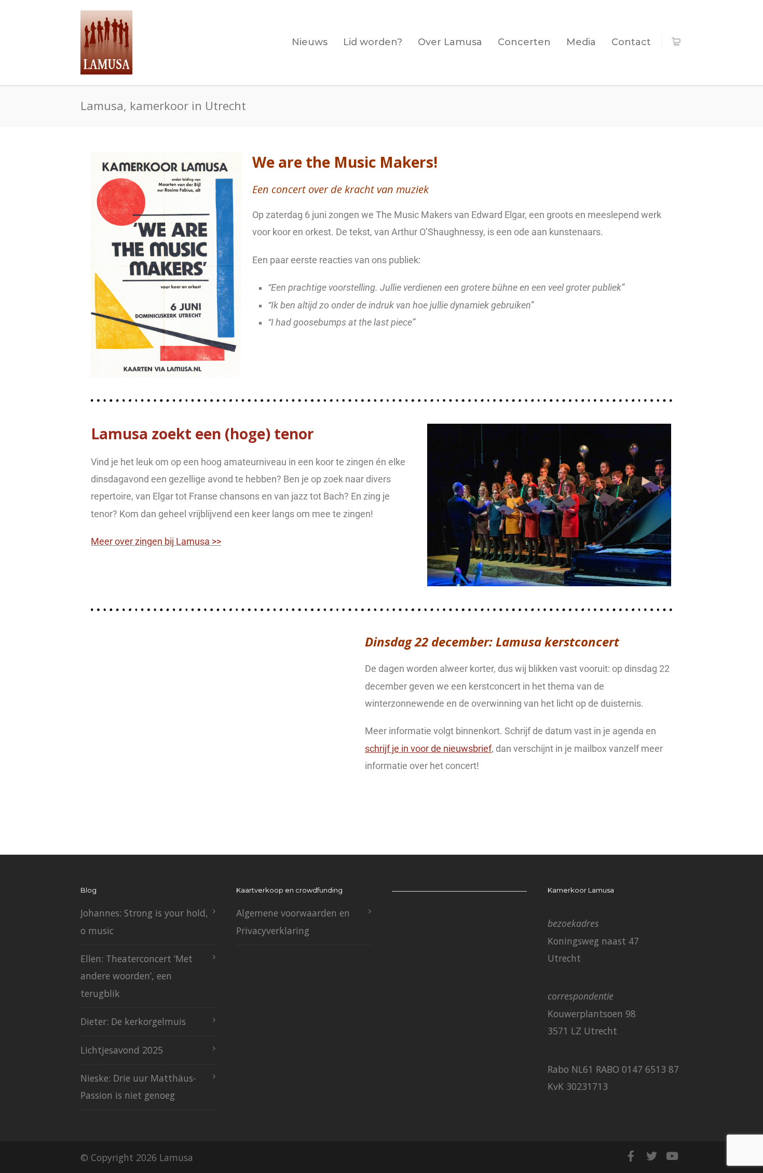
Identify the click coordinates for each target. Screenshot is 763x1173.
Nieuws (310, 42)
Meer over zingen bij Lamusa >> (156, 541)
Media (581, 42)
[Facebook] (630, 1155)
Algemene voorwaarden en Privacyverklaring (293, 921)
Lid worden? (372, 42)
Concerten (524, 42)
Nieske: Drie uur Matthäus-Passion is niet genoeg (138, 1086)
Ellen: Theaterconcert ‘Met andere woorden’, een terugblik (136, 976)
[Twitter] (651, 1155)
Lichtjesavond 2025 (121, 1050)
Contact (631, 42)
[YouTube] (672, 1155)
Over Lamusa (450, 42)
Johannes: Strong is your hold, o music (144, 921)
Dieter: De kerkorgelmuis (133, 1021)
